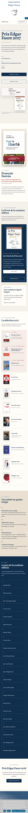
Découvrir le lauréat (14, 74)
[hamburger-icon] (26, 18)
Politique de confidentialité (18, 810)
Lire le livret (14, 271)
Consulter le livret (14, 81)
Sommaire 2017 (22, 21)
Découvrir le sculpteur (9, 302)
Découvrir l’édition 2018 (14, 780)
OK (4, 810)
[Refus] (26, 806)
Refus (8, 810)
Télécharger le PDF (14, 278)
